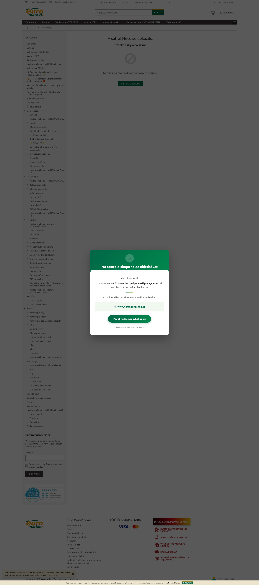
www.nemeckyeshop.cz (131, 306)
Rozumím (187, 583)
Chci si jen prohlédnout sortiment (129, 327)
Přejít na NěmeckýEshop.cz (129, 318)
